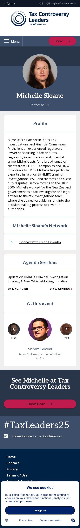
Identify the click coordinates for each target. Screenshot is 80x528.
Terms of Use (16, 475)
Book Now (36, 404)
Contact (12, 463)
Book (58, 41)
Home (11, 457)
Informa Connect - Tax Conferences (36, 436)
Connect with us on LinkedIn (40, 242)
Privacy (12, 469)
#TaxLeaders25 (37, 425)
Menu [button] (15, 41)
